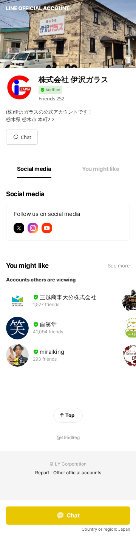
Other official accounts (77, 472)
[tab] (34, 169)
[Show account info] (50, 90)
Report (42, 472)
